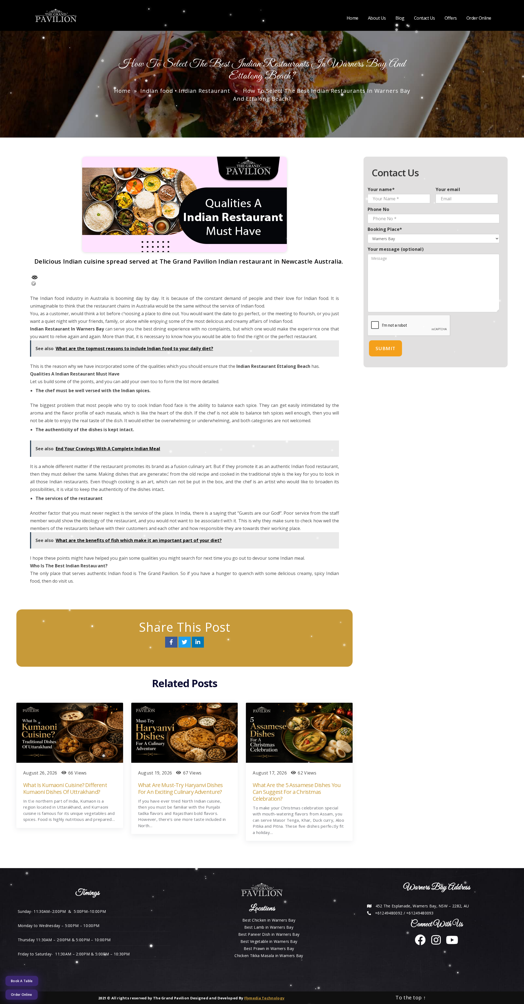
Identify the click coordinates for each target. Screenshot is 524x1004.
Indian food (156, 90)
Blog (399, 18)
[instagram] (434, 942)
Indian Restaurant (204, 90)
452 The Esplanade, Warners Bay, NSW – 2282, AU (422, 905)
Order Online (478, 18)
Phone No (378, 209)
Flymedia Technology (264, 998)
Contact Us (424, 18)
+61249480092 (389, 913)
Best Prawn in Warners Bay (269, 948)
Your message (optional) (396, 249)
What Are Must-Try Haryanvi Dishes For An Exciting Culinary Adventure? (180, 788)
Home (352, 18)
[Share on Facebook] (172, 642)
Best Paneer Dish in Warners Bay (268, 934)
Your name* (381, 189)
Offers (451, 18)
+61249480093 (420, 913)
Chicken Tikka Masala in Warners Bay (268, 955)
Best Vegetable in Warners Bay (268, 941)
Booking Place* (385, 229)
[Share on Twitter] (185, 642)
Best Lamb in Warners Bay (268, 927)
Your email (448, 189)
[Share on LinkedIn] (198, 642)
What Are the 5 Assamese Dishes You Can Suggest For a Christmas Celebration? (297, 791)
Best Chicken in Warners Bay (268, 920)
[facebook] (420, 942)
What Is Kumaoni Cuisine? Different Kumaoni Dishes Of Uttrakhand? (65, 788)
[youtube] (450, 942)
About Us (377, 18)
